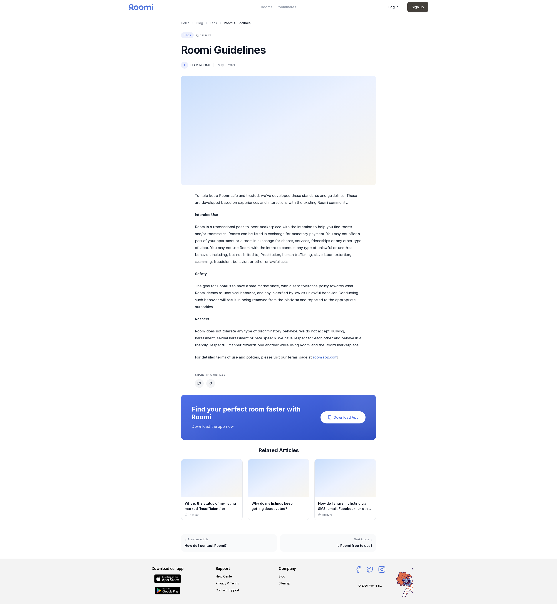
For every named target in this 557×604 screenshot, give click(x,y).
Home (185, 23)
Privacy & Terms (227, 583)
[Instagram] (382, 569)
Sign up (418, 7)
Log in (393, 7)
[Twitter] (370, 569)
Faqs (213, 23)
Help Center (224, 576)
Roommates (286, 7)
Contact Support (227, 590)
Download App (346, 417)
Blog (199, 23)
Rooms (266, 7)
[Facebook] (358, 569)
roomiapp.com (325, 357)
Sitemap (284, 583)
